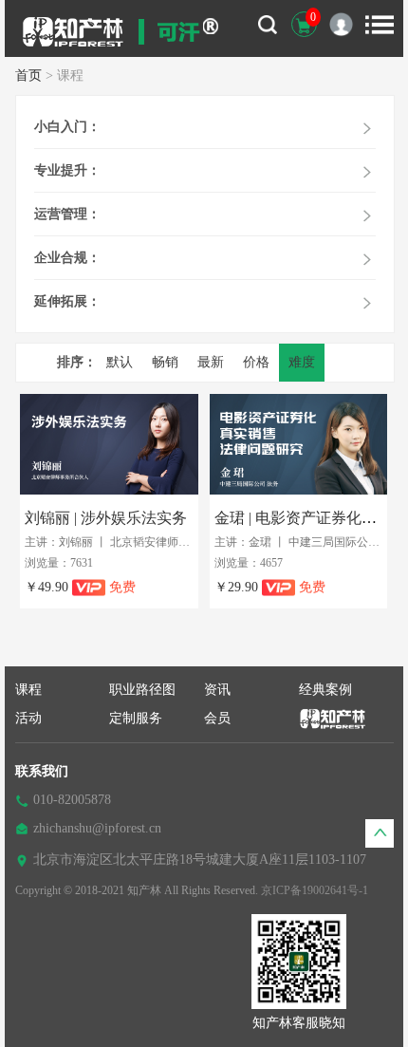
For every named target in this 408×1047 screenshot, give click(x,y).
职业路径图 (142, 689)
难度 (301, 362)
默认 (119, 362)
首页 (28, 75)
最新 (210, 362)
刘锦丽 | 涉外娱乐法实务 (106, 518)
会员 (217, 718)
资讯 (217, 689)
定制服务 (135, 718)
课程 (28, 689)
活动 (28, 718)
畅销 (165, 362)
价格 (256, 362)
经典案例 (325, 689)
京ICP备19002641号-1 (314, 890)
